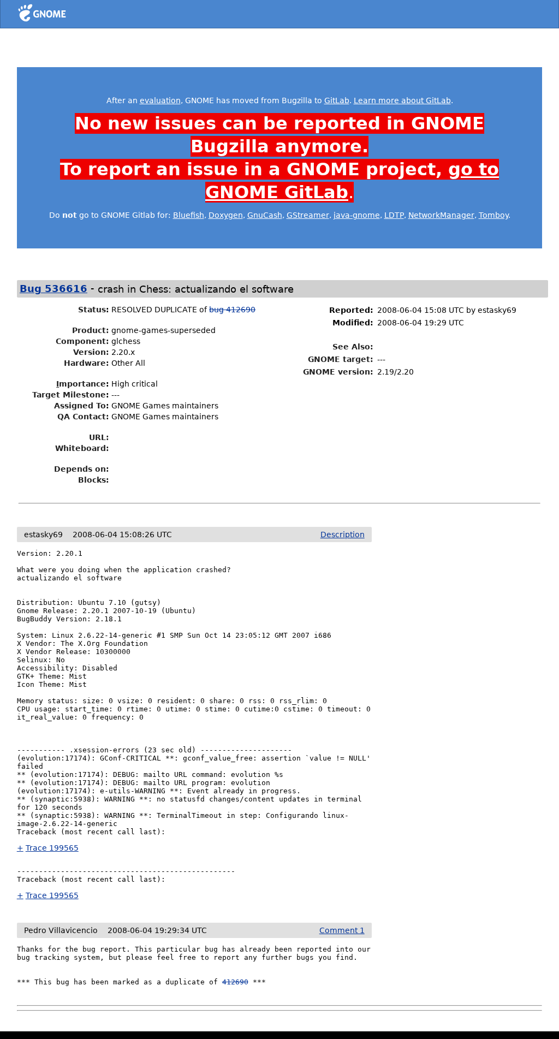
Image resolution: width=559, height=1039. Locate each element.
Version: (91, 352)
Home (62, 14)
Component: (82, 341)
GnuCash (264, 215)
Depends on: (81, 469)
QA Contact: (83, 416)
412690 (235, 982)
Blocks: (93, 480)
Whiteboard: (82, 448)
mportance (81, 383)
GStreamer (308, 215)
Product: (90, 330)
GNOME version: (338, 371)
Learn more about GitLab (402, 100)
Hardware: (86, 363)
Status (92, 309)
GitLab (336, 100)
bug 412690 (232, 309)
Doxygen (226, 215)
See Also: (352, 346)
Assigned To (80, 405)
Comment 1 (342, 930)
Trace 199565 (52, 848)
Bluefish (188, 215)
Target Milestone (69, 394)
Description (342, 534)
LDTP (394, 215)
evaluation (160, 100)
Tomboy (493, 215)
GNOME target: (340, 359)
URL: (99, 437)
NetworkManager (441, 215)
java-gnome (357, 215)
